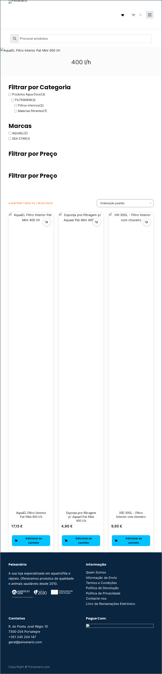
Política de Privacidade (103, 593)
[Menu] (150, 15)
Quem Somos (96, 572)
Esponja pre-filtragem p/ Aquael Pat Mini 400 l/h (81, 517)
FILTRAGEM (23, 100)
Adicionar (31, 540)
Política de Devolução (102, 588)
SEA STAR (19, 138)
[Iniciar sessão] (140, 14)
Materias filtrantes (30, 111)
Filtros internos (28, 105)
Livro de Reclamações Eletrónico (110, 604)
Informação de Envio (101, 578)
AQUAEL (18, 133)
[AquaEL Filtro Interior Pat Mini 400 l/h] (31, 360)
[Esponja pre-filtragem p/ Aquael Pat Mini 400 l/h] (81, 360)
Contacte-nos (96, 598)
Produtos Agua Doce (26, 94)
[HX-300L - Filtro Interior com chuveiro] (131, 360)
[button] (47, 222)
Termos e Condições (101, 583)
